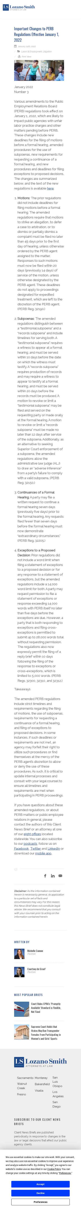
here (50, 188)
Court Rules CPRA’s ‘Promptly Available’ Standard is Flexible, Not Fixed (46, 1008)
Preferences (40, 1202)
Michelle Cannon (35, 951)
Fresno (21, 1094)
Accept (40, 1184)
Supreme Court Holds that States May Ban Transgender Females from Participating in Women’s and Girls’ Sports (46, 1032)
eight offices (32, 834)
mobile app (43, 853)
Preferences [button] (65, 1173)
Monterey (41, 1078)
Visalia (39, 1090)
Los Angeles (58, 1094)
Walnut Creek (22, 1086)
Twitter (35, 848)
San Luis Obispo (57, 1082)
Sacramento (25, 1078)
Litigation (47, 51)
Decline (40, 1193)
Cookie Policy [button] (54, 1169)
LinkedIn (54, 848)
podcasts (30, 844)
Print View (26, 56)
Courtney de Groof (36, 969)
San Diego (57, 1104)
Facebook (21, 848)
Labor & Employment (31, 51)
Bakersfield (42, 1084)
